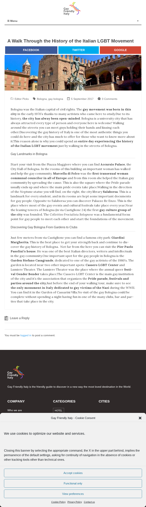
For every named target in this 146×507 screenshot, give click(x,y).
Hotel (58, 410)
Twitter (78, 50)
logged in (25, 335)
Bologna (42, 98)
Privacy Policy (74, 502)
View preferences (73, 493)
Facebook (31, 50)
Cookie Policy (58, 502)
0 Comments (109, 98)
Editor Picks (22, 98)
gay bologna (55, 98)
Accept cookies (73, 473)
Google (120, 50)
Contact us (89, 502)
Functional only (73, 483)
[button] (140, 418)
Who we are (14, 410)
